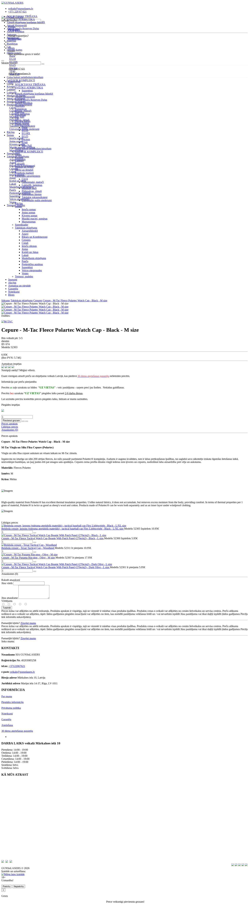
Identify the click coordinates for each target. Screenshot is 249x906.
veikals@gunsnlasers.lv (22, 671)
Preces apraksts (9, 423)
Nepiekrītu (19, 886)
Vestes (25, 273)
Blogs (11, 294)
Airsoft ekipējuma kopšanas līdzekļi (26, 22)
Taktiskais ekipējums (26, 227)
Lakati (25, 255)
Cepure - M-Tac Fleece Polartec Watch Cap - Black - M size (75, 300)
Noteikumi (13, 291)
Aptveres (11, 34)
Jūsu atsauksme (9, 597)
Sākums (5, 300)
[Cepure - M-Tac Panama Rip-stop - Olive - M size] (29, 554)
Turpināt (7, 607)
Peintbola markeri (16, 101)
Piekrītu (6, 886)
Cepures (26, 239)
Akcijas (12, 282)
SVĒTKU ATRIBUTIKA (21, 19)
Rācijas (11, 132)
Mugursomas (29, 221)
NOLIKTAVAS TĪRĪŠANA (22, 16)
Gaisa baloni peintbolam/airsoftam (25, 77)
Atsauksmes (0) (9, 429)
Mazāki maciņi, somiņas (34, 218)
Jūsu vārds (7, 583)
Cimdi (25, 243)
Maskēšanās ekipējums (34, 258)
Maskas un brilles (16, 95)
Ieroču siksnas (29, 246)
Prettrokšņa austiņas (32, 264)
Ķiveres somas (29, 215)
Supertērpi (27, 267)
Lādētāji (11, 89)
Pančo (25, 261)
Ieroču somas (29, 209)
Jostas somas (28, 212)
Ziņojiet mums (28, 623)
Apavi (25, 233)
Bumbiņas (12, 43)
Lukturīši (11, 92)
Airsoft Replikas (15, 31)
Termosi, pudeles (16, 205)
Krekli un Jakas (30, 252)
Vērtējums (6, 600)
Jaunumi (12, 279)
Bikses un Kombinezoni (34, 236)
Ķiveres (11, 86)
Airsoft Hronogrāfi (17, 25)
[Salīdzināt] (26, 421)
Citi (9, 46)
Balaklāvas (12, 37)
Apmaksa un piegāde (19, 285)
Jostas (25, 249)
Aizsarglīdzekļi (30, 230)
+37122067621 (17, 666)
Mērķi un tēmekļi (16, 98)
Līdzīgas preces (9, 426)
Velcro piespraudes (32, 270)
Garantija (13, 288)
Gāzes (10, 83)
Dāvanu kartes (14, 49)
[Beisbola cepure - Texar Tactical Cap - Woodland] (29, 544)
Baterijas (11, 40)
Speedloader (13, 153)
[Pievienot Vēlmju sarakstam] (23, 421)
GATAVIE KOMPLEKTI (21, 80)
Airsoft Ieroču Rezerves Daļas (23, 28)
